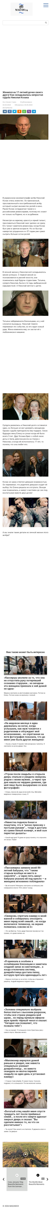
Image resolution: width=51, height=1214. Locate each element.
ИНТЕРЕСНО (7, 108)
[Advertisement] (25, 57)
